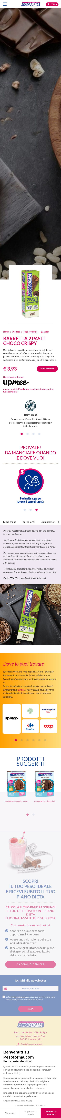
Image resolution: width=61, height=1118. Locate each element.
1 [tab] (21, 434)
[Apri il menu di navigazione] (5, 4)
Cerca (53, 4)
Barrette (45, 331)
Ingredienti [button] (28, 521)
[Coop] (48, 726)
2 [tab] (27, 434)
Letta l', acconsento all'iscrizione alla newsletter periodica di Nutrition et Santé (30, 998)
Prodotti (16, 331)
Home (6, 331)
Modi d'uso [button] (9, 521)
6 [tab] (45, 740)
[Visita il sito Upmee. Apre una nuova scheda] (12, 718)
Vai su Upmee (47, 368)
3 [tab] (33, 434)
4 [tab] (39, 434)
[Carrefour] (30, 726)
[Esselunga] (48, 711)
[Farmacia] (30, 711)
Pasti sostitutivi (30, 331)
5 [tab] (39, 740)
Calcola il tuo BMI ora (30, 964)
